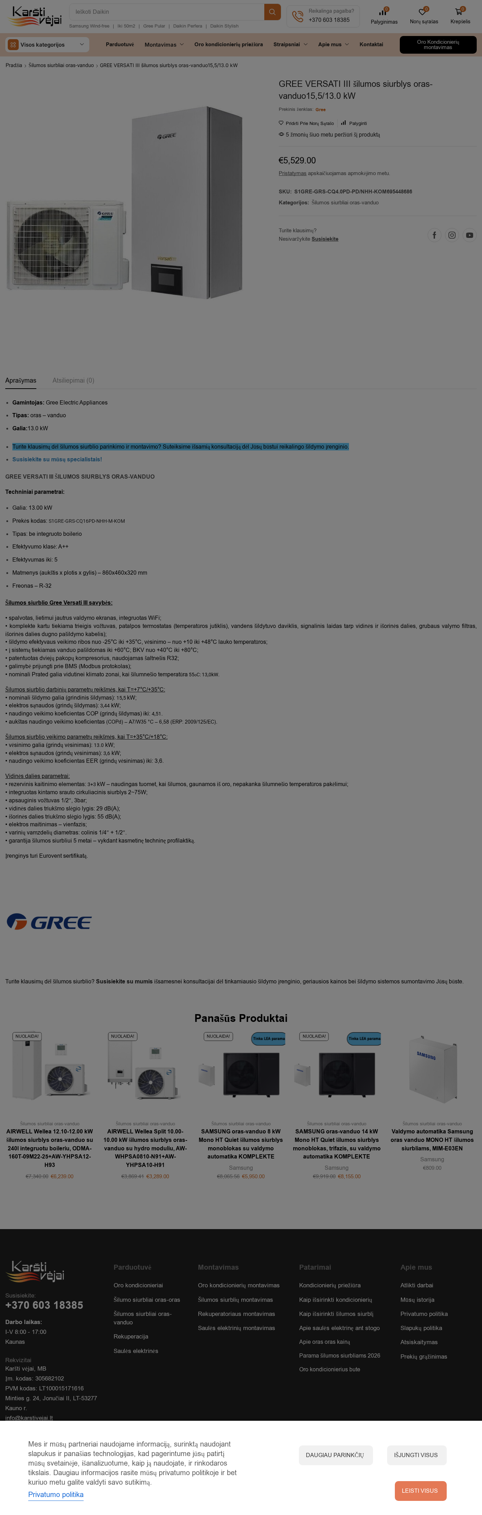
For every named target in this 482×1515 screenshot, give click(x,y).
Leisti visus (420, 1491)
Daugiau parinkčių (335, 1455)
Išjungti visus (416, 1455)
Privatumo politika (56, 1494)
